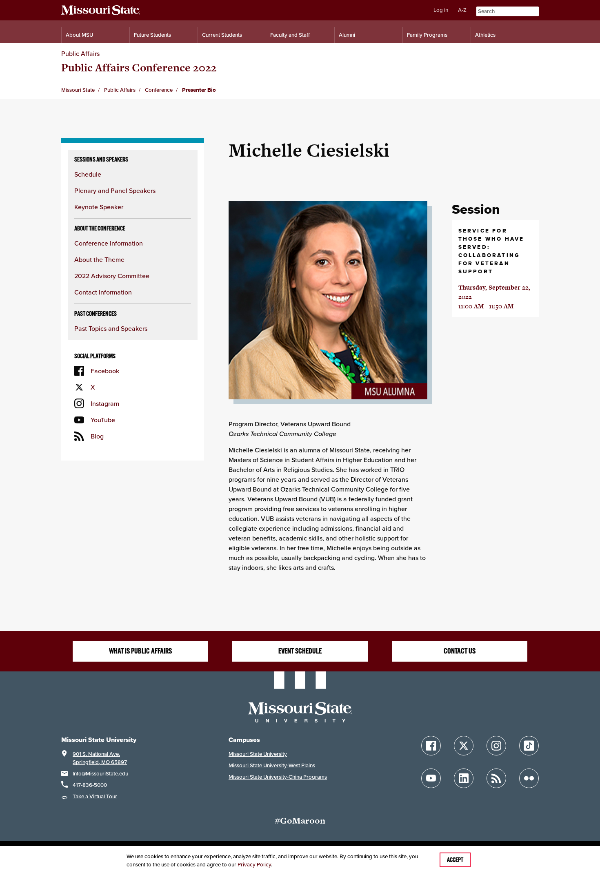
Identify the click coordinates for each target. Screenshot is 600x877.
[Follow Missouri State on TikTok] (529, 745)
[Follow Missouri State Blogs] (496, 778)
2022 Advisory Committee (111, 275)
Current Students (222, 35)
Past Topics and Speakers (110, 328)
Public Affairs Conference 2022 (139, 67)
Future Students (152, 35)
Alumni (347, 35)
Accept (455, 860)
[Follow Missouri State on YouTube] (431, 778)
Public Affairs (80, 53)
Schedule (87, 174)
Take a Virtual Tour (95, 796)
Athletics (485, 35)
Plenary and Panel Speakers (115, 190)
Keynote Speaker (98, 206)
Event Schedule (300, 651)
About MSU (79, 35)
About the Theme (99, 259)
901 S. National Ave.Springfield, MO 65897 (100, 758)
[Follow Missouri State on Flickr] (529, 778)
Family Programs (427, 35)
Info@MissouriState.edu (100, 773)
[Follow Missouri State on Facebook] (431, 745)
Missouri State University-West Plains (272, 765)
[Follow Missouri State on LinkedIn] (463, 778)
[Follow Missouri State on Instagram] (496, 745)
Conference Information (108, 243)
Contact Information (103, 292)
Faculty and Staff (290, 35)
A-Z (462, 10)
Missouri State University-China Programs (278, 777)
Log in (440, 10)
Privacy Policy (254, 864)
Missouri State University (258, 754)
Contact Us (460, 651)
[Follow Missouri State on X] (463, 745)
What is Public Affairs (140, 651)
